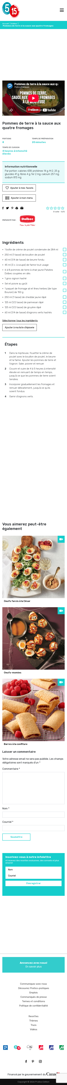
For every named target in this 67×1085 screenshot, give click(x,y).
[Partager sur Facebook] (3, 208)
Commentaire (11, 768)
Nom (5, 808)
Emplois (33, 992)
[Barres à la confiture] (33, 710)
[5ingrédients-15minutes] (17, 1047)
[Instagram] (40, 1061)
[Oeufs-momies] (33, 638)
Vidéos (14, 23)
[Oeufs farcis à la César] (33, 567)
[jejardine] (61, 1047)
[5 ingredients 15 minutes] (7, 10)
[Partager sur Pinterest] (12, 208)
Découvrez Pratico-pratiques (33, 988)
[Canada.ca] (53, 1074)
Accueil (5, 23)
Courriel (7, 821)
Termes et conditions (33, 1001)
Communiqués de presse (33, 997)
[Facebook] (26, 1061)
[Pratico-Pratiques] (5, 1047)
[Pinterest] (33, 1061)
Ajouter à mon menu (22, 198)
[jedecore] (51, 1047)
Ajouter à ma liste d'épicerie (19, 327)
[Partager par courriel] (21, 208)
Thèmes (33, 1020)
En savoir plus (33, 964)
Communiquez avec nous (33, 983)
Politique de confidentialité (33, 1005)
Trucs (33, 1025)
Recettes (33, 1016)
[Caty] (30, 1047)
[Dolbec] (27, 221)
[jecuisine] (41, 1047)
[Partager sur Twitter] (7, 208)
